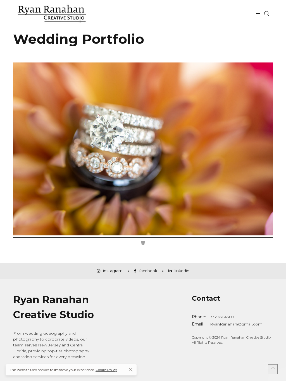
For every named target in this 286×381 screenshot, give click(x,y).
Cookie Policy (106, 370)
